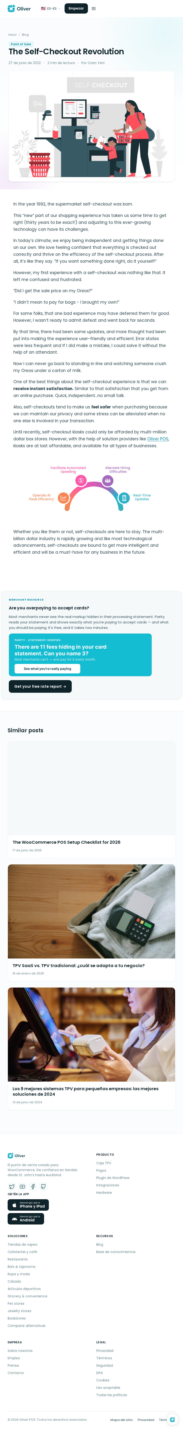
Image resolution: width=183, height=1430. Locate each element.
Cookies (102, 1380)
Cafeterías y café (22, 1251)
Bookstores (17, 1318)
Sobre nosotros (20, 1350)
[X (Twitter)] (12, 1186)
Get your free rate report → (40, 686)
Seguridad (104, 1365)
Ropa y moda (19, 1274)
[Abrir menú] (93, 8)
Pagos (101, 1170)
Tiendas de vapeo (22, 1244)
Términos (104, 1358)
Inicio (13, 34)
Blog (25, 34)
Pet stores (16, 1303)
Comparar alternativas (27, 1325)
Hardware (104, 1192)
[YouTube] (22, 1186)
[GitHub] (43, 1186)
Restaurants (18, 1259)
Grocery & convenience (27, 1296)
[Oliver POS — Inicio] (19, 9)
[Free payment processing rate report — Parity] (91, 654)
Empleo (14, 1358)
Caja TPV (103, 1163)
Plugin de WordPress (113, 1177)
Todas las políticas (111, 1395)
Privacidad (104, 1350)
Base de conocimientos (116, 1251)
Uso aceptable (108, 1387)
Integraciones (107, 1185)
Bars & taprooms (22, 1266)
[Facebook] (33, 1186)
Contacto (16, 1372)
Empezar (76, 8)
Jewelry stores (19, 1311)
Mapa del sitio (121, 1420)
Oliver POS (157, 439)
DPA (99, 1372)
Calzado (14, 1281)
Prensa (13, 1365)
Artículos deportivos (24, 1288)
